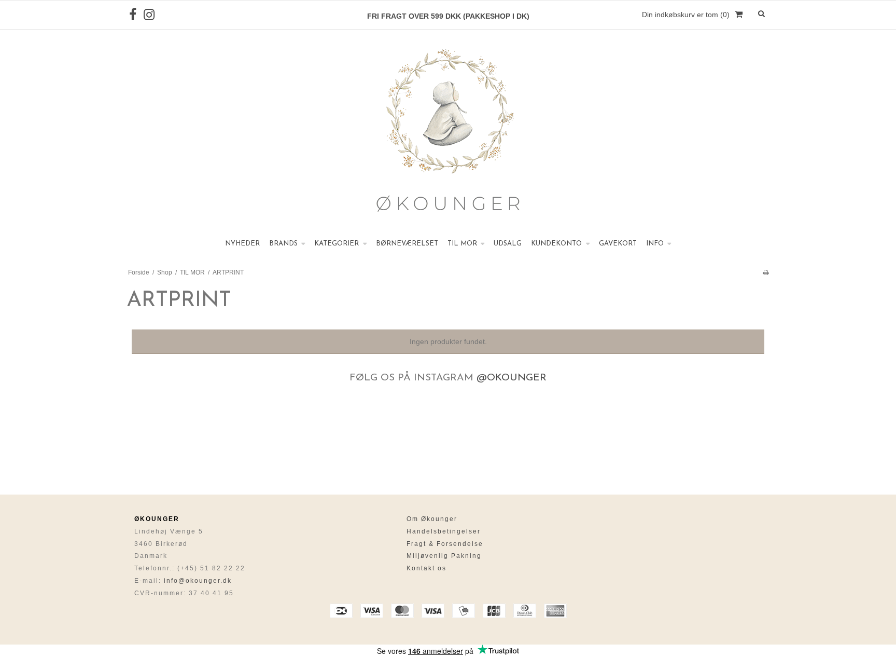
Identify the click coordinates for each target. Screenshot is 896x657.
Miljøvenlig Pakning (444, 555)
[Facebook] (133, 14)
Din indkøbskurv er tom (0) (686, 14)
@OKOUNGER (512, 378)
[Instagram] (149, 14)
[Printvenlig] (765, 272)
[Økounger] (448, 132)
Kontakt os (426, 568)
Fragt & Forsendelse (445, 544)
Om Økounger (432, 519)
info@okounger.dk (198, 580)
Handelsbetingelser (444, 531)
